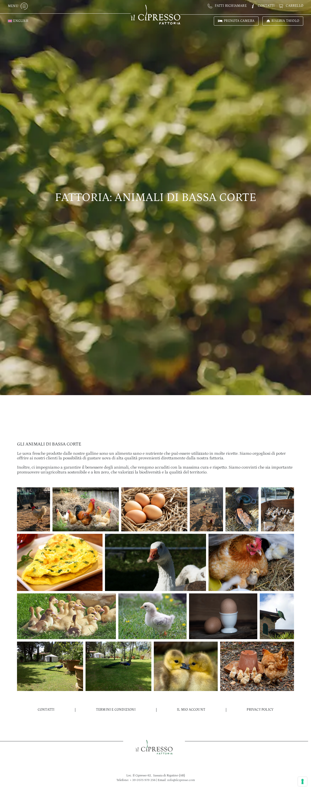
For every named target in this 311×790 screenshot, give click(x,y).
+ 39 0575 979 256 (143, 780)
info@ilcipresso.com (181, 780)
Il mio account (191, 710)
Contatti (46, 710)
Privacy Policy (260, 710)
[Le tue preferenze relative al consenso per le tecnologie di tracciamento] (302, 781)
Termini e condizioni (116, 710)
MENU (13, 6)
